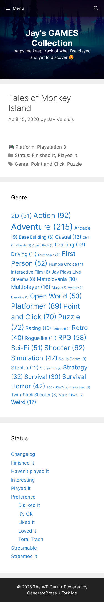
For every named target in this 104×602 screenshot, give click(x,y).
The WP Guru (46, 586)
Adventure (42, 227)
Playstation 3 (51, 147)
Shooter (64, 348)
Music (59, 288)
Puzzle (74, 164)
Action (52, 215)
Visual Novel (71, 395)
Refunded (61, 329)
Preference (23, 497)
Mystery (75, 288)
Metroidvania (57, 279)
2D (21, 215)
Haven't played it (30, 471)
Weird (23, 402)
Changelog (23, 454)
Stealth (25, 367)
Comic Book (43, 245)
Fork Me (69, 593)
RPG (72, 337)
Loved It (27, 531)
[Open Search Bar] (96, 8)
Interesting (23, 480)
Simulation (34, 358)
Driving (24, 254)
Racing (38, 328)
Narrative (20, 297)
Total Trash (30, 539)
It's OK (25, 514)
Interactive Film (30, 272)
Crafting (70, 244)
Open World (56, 296)
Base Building (36, 237)
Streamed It (24, 556)
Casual (68, 237)
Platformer (36, 306)
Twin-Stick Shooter (34, 394)
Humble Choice (66, 264)
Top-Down (58, 387)
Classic (23, 245)
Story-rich (51, 368)
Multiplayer (30, 287)
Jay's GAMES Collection (52, 38)
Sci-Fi (27, 348)
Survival (42, 376)
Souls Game (73, 359)
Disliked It (29, 505)
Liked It (26, 522)
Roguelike (41, 338)
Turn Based (80, 387)
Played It (67, 155)
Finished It (43, 155)
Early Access (49, 255)
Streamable (24, 548)
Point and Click (47, 164)
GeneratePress (42, 593)
